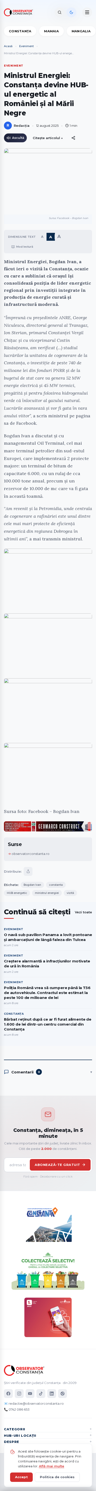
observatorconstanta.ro (30, 854)
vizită (70, 893)
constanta (56, 884)
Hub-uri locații (20, 1435)
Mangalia (81, 31)
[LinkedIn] (51, 1393)
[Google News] (62, 1393)
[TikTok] (40, 1393)
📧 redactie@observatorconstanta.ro (34, 1403)
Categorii (14, 1429)
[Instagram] (19, 1393)
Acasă (8, 46)
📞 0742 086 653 (17, 1409)
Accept (21, 1477)
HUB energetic (17, 893)
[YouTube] (30, 1393)
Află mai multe (51, 1466)
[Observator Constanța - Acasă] (19, 12)
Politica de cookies (57, 1477)
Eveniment (26, 46)
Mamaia (51, 31)
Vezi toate (83, 912)
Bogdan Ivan (32, 884)
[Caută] (59, 12)
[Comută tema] (71, 12)
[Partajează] (28, 871)
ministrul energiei (47, 893)
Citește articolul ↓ (48, 138)
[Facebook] (8, 1393)
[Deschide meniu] (87, 12)
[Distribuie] (73, 137)
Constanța (20, 31)
